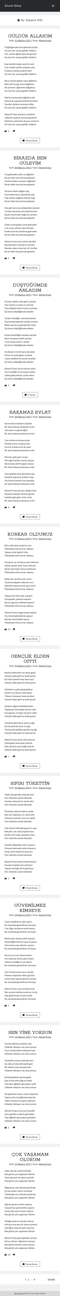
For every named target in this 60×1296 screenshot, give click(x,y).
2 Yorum (32, 394)
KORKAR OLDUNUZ (30, 534)
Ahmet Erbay (12, 6)
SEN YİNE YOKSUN (30, 1033)
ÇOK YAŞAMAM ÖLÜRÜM (30, 1157)
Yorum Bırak (32, 140)
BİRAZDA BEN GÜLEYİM (30, 160)
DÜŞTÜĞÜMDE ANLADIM (30, 287)
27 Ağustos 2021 (23, 538)
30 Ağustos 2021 (23, 167)
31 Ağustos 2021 (23, 40)
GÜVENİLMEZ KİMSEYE (30, 908)
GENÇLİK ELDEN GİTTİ (30, 658)
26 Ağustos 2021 (23, 665)
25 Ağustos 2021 (23, 787)
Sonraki (51, 1279)
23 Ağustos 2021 (23, 1037)
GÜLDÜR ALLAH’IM (30, 36)
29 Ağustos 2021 (23, 294)
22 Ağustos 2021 (23, 1164)
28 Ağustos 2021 (23, 416)
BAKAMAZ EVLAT (30, 412)
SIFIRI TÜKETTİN (30, 783)
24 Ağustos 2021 (23, 915)
